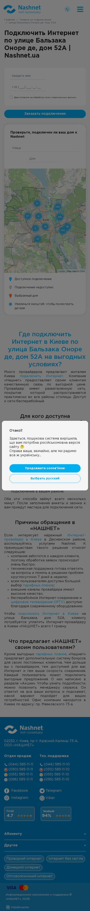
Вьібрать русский (45, 478)
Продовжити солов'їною (45, 468)
